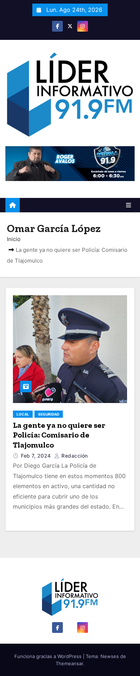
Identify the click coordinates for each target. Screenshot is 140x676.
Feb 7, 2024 (36, 456)
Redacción (74, 456)
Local (23, 414)
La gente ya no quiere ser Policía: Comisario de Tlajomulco (59, 435)
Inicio (13, 239)
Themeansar (69, 663)
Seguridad (48, 414)
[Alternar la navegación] (128, 205)
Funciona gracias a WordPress (48, 656)
